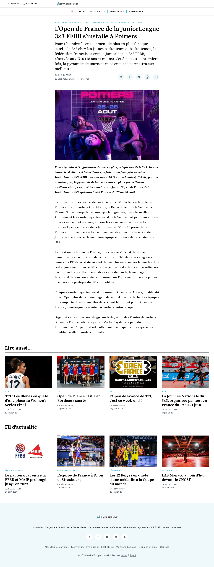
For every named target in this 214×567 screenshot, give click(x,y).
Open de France (120, 22)
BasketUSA (107, 547)
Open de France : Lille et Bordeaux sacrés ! (78, 398)
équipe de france (15, 470)
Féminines (115, 470)
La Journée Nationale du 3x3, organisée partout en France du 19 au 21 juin (184, 400)
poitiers (137, 22)
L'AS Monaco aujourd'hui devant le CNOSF (183, 477)
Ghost (124, 555)
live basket (92, 547)
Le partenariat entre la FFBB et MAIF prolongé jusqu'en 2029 (25, 479)
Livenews (75, 22)
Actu (82, 11)
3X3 (57, 22)
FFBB (64, 22)
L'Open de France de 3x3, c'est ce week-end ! (131, 398)
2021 (86, 22)
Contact (164, 547)
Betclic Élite (169, 470)
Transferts (136, 11)
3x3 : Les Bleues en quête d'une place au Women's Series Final (26, 400)
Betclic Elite (97, 11)
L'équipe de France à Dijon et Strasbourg (80, 477)
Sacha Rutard (63, 75)
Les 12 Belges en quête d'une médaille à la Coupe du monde (132, 479)
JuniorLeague (100, 22)
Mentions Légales (126, 547)
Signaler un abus (148, 547)
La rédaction (13, 409)
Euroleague (117, 11)
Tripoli (133, 555)
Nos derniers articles (57, 547)
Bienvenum (77, 547)
